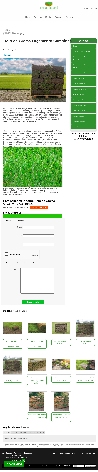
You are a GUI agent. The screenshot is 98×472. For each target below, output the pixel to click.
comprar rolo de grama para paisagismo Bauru (37, 416)
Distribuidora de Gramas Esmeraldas (81, 58)
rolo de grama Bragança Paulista (12, 379)
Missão (48, 17)
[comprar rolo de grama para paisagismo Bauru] (37, 400)
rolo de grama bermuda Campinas (85, 342)
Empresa (38, 17)
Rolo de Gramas (78, 116)
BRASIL (15, 432)
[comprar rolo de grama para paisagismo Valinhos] (61, 400)
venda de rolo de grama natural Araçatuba (36, 343)
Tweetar (7, 55)
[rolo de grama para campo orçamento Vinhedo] (37, 363)
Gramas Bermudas (79, 84)
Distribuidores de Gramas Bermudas (81, 66)
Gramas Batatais (78, 78)
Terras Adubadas (78, 127)
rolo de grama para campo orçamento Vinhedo (37, 380)
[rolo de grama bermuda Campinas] (85, 327)
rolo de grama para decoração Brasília (61, 379)
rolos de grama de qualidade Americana (61, 342)
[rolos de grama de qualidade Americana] (61, 327)
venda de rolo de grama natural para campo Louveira (12, 343)
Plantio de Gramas (79, 111)
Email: (20, 235)
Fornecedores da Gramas (81, 73)
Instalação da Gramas (80, 105)
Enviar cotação (33, 302)
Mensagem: (15, 269)
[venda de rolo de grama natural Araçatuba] (37, 327)
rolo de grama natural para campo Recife (85, 379)
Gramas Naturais (78, 94)
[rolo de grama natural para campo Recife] (85, 363)
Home (27, 17)
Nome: (20, 227)
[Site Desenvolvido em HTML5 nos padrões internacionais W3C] (78, 466)
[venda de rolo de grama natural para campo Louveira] (12, 327)
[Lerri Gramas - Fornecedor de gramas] (49, 5)
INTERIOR (23, 432)
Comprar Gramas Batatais (81, 51)
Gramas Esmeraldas (79, 89)
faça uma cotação (39, 207)
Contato (69, 17)
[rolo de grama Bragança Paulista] (12, 363)
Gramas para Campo (80, 100)
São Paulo (31, 432)
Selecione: (6, 432)
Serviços (58, 17)
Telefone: (19, 244)
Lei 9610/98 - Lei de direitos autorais (62, 446)
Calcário (75, 46)
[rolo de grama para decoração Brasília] (61, 363)
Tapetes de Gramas (79, 121)
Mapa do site (90, 453)
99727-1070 (90, 8)
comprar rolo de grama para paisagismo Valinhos (61, 417)
